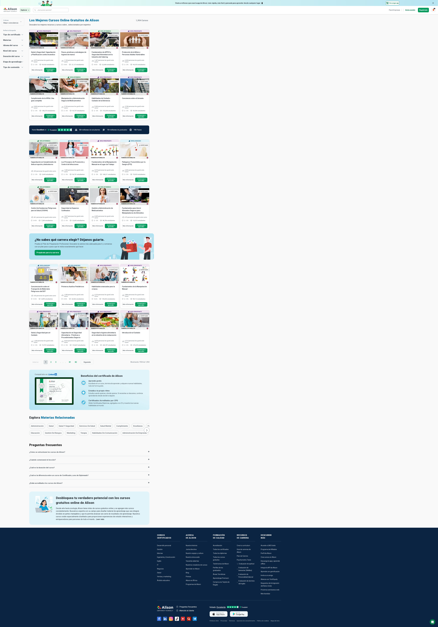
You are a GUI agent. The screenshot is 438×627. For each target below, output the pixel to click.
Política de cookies (263, 621)
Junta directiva (191, 549)
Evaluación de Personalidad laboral (245, 575)
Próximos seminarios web (270, 590)
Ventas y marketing (164, 576)
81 (70, 362)
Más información (37, 70)
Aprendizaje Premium (221, 578)
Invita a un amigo (267, 575)
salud (51, 426)
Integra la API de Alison (269, 568)
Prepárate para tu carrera (47, 253)
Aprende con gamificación (270, 571)
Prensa (188, 576)
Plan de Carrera (242, 556)
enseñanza (137, 426)
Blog (187, 573)
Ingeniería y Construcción (166, 557)
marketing (71, 433)
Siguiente (87, 362)
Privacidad (223, 621)
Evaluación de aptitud (246, 564)
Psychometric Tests (244, 560)
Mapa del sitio (275, 621)
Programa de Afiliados (269, 549)
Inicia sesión (410, 10)
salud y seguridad (66, 426)
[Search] (35, 10)
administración (37, 426)
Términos (232, 621)
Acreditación (217, 545)
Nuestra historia (191, 545)
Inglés (159, 561)
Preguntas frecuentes (188, 607)
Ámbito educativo (163, 580)
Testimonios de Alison (221, 564)
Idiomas (160, 553)
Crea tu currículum (243, 545)
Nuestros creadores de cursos (196, 565)
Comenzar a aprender (50, 70)
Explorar (24, 10)
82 (76, 362)
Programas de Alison (193, 584)
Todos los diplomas (220, 553)
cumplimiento (122, 426)
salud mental (105, 426)
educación (35, 433)
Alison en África (191, 580)
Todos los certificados (221, 549)
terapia (84, 433)
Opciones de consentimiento (246, 621)
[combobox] (12, 22)
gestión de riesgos (53, 433)
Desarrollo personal (164, 545)
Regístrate (423, 10)
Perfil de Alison (266, 553)
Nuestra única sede (193, 557)
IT (157, 565)
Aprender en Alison (193, 569)
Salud (159, 573)
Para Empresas (394, 10)
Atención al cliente (186, 611)
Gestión (160, 549)
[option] (37, 426)
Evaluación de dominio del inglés (247, 582)
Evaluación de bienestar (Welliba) (245, 569)
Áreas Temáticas (219, 574)
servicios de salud (87, 426)
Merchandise (265, 594)
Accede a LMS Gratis (268, 545)
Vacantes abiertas (192, 561)
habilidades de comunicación (104, 433)
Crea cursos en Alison (268, 557)
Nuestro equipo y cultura (194, 553)
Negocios (160, 569)
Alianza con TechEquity (269, 579)
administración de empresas (135, 433)
